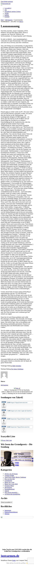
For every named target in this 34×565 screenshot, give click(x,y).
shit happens (8, 20)
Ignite (14, 560)
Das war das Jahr (10, 479)
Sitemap (7, 514)
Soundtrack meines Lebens (13, 11)
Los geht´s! (8, 8)
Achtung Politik (9, 475)
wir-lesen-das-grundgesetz (12, 494)
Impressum (8, 510)
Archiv (7, 13)
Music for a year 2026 (11, 484)
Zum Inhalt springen (7, 1)
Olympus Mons (9, 486)
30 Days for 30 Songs (11, 474)
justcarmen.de (10, 555)
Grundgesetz (8, 480)
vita (6, 10)
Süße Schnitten (16, 366)
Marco (21, 21)
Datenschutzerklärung (11, 512)
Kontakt (7, 16)
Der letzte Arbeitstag (17, 369)
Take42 (7, 491)
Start (2, 20)
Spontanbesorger (10, 489)
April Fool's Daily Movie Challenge (15, 477)
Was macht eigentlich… (12, 492)
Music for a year (9, 482)
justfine (7, 15)
